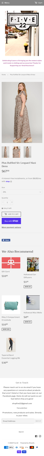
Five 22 (15, 443)
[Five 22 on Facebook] (36, 436)
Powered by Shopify (27, 443)
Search (21, 432)
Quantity (5, 198)
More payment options (11, 227)
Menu (7, 3)
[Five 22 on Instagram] (40, 436)
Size (3, 187)
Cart (40, 3)
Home (4, 74)
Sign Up (38, 421)
